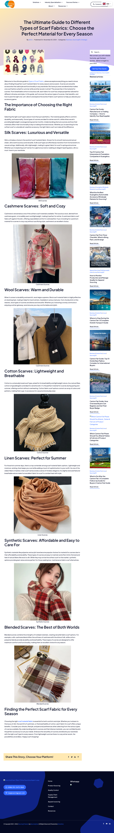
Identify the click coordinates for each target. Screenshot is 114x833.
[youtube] (106, 823)
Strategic (84, 39)
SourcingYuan (34, 824)
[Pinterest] (78, 757)
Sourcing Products (23, 824)
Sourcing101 (77, 39)
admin (31, 39)
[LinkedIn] (75, 757)
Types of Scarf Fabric (36, 81)
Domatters (61, 824)
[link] (100, 101)
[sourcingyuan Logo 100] (9, 1)
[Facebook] (68, 757)
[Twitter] (71, 757)
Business (69, 39)
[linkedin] (109, 823)
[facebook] (103, 823)
